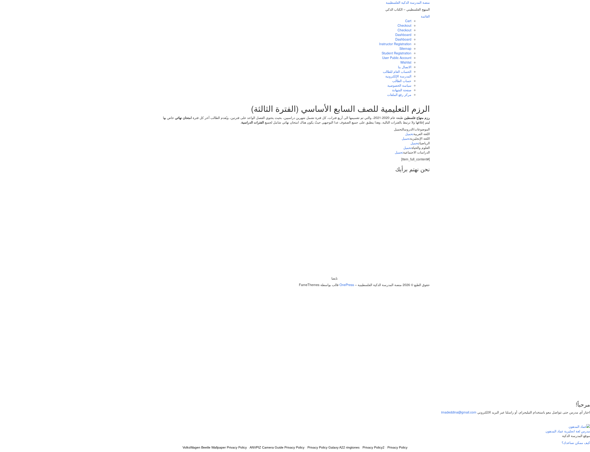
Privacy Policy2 (373, 447)
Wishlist (405, 62)
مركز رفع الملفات (399, 94)
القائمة (425, 16)
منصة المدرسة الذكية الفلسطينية (408, 2)
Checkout (404, 25)
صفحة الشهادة (401, 90)
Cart (408, 20)
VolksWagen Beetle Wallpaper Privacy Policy (215, 447)
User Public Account (396, 57)
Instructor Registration (395, 43)
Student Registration (396, 53)
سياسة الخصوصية (399, 85)
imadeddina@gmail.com (458, 412)
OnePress (346, 284)
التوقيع (571, 389)
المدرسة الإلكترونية (398, 76)
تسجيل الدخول (556, 389)
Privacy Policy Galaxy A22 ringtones (333, 447)
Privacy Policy (397, 447)
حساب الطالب (401, 80)
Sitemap (405, 48)
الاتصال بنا (404, 67)
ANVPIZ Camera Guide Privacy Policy (277, 447)
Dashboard (403, 34)
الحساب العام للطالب (397, 71)
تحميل (409, 133)
